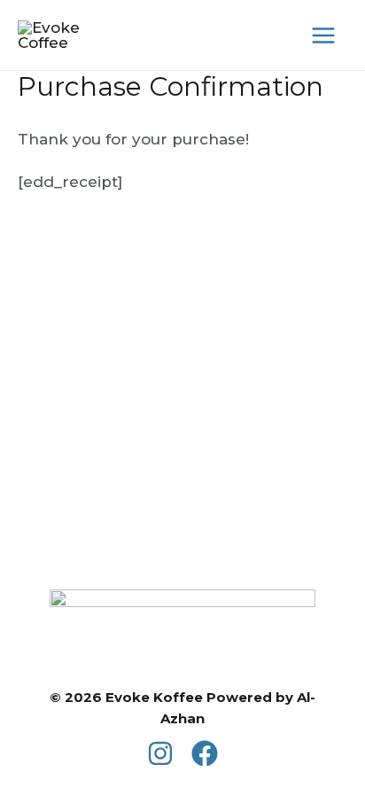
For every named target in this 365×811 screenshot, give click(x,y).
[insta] (160, 753)
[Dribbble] (204, 753)
